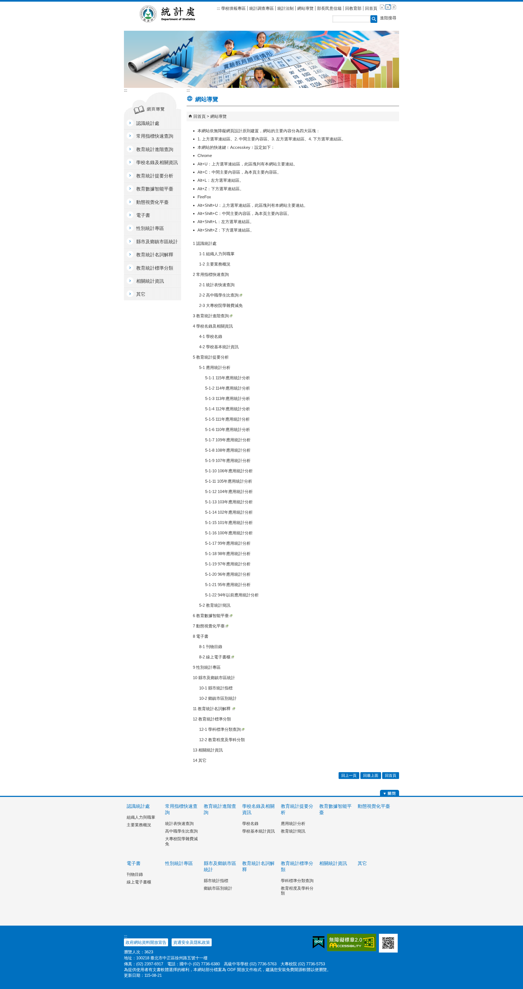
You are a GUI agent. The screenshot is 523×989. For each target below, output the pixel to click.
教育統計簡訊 (293, 831)
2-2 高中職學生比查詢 (219, 295)
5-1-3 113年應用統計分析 (227, 398)
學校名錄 (250, 823)
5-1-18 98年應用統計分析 (228, 553)
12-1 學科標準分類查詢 (220, 729)
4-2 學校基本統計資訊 (219, 346)
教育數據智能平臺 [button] (154, 189)
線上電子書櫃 (139, 882)
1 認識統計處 (205, 243)
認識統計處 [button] (147, 123)
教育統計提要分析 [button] (154, 175)
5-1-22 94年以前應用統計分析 (232, 595)
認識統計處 (138, 806)
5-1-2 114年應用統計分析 (227, 388)
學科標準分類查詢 (297, 880)
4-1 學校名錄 (210, 336)
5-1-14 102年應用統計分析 (229, 512)
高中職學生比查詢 (181, 831)
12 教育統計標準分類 (212, 719)
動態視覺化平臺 (374, 806)
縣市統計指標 (216, 880)
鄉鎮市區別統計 (218, 888)
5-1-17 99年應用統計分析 (228, 543)
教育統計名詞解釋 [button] (154, 254)
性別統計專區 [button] (150, 228)
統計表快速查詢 (179, 823)
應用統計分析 (293, 823)
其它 (362, 863)
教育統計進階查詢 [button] (154, 149)
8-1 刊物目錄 (210, 646)
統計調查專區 (261, 8)
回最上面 (370, 776)
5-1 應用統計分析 (214, 367)
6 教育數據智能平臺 (211, 615)
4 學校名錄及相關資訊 (213, 326)
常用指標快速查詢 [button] (154, 136)
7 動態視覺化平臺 (209, 626)
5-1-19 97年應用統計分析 (228, 564)
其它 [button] (140, 294)
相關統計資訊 (333, 863)
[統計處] (261, 59)
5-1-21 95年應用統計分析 (228, 584)
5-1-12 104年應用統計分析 (229, 491)
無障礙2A (351, 942)
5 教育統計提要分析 (211, 357)
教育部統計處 (174, 14)
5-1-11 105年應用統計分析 (228, 481)
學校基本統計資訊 (258, 831)
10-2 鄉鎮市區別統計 (218, 698)
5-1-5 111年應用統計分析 (227, 419)
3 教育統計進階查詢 (211, 315)
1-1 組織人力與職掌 (217, 253)
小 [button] (382, 7)
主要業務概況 (139, 824)
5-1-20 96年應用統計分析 (228, 574)
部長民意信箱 (329, 8)
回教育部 (353, 8)
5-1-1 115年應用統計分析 (227, 377)
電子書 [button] (143, 215)
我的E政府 (318, 942)
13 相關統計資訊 (208, 750)
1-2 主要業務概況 (214, 264)
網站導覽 (305, 8)
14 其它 (199, 760)
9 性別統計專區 (207, 667)
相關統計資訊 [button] (150, 281)
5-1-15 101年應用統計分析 (229, 522)
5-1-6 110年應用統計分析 (227, 429)
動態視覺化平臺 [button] (152, 202)
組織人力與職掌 (141, 817)
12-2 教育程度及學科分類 (222, 739)
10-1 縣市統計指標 (216, 688)
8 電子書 (200, 636)
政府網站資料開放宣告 (146, 942)
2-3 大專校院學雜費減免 (221, 305)
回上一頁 (349, 776)
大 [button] (393, 7)
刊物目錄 (135, 874)
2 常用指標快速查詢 (211, 274)
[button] (373, 19)
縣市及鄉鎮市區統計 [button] (157, 241)
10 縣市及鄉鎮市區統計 (214, 677)
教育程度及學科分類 (297, 890)
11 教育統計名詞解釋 (212, 708)
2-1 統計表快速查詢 (217, 284)
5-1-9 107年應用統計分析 (228, 460)
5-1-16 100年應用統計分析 (229, 533)
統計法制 (285, 8)
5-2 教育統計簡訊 (214, 605)
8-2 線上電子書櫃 (214, 657)
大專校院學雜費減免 (181, 841)
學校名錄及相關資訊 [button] (157, 162)
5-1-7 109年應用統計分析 (228, 439)
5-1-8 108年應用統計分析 (228, 450)
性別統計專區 (179, 863)
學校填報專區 (233, 8)
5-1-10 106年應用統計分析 (229, 471)
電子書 (134, 863)
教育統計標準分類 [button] (154, 268)
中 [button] (388, 7)
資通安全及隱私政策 (191, 942)
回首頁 (371, 8)
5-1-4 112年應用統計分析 (227, 408)
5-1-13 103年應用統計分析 (229, 502)
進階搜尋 (388, 18)
